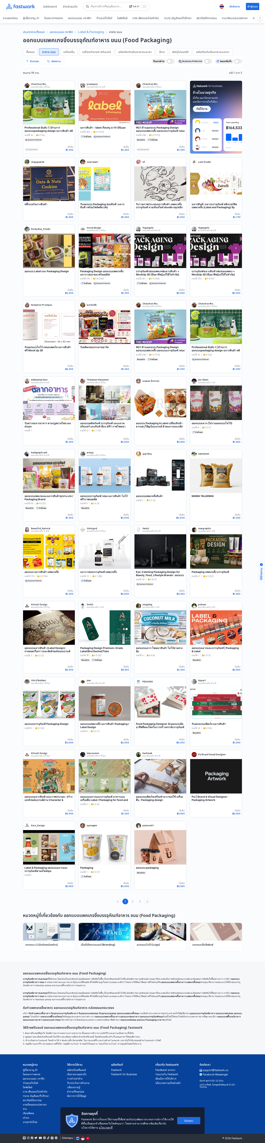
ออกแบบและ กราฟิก (79, 18)
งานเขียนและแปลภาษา (235, 18)
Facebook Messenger (215, 1074)
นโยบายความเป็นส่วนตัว (168, 1083)
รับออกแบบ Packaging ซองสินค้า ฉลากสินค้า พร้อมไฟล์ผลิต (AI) (102, 206)
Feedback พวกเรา (165, 1070)
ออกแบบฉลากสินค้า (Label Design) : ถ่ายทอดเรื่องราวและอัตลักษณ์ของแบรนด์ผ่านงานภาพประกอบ (47, 651)
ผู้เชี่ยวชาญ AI (31, 18)
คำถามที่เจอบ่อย (75, 1091)
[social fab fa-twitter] (36, 1138)
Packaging (86, 867)
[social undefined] (52, 1138)
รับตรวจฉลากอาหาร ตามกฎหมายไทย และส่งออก (48, 425)
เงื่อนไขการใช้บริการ (165, 1078)
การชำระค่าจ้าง (74, 1078)
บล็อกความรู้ (73, 1087)
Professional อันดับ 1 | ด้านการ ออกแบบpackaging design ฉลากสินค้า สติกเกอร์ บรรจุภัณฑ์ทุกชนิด (49, 130)
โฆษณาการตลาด (53, 18)
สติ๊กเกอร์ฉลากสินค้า (36, 204)
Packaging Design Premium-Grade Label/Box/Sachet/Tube (101, 649)
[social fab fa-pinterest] (56, 1138)
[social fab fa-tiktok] (48, 1138)
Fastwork (116, 1070)
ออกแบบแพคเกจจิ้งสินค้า (149, 496)
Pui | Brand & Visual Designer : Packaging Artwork (210, 798)
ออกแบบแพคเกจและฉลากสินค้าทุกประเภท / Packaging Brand (49, 497)
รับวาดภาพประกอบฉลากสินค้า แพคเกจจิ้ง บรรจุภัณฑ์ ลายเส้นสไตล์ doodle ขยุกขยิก (159, 206)
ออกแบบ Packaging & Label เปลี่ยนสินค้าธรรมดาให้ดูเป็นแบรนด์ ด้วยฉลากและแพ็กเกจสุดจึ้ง (159, 426)
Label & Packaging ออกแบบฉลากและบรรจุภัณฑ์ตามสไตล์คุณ (46, 869)
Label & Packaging (91, 32)
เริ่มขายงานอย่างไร (76, 1074)
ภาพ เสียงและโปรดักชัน (145, 18)
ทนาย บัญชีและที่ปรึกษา (177, 18)
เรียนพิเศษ (28, 1113)
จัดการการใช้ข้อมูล (76, 1096)
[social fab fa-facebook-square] (32, 1138)
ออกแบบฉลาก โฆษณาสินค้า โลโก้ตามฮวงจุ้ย (159, 649)
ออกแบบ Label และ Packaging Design (47, 271)
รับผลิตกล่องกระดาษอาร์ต (94, 347)
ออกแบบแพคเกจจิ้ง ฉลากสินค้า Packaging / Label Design (104, 725)
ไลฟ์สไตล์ (122, 18)
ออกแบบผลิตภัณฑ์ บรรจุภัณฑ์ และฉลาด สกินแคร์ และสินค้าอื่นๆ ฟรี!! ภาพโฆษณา (103, 425)
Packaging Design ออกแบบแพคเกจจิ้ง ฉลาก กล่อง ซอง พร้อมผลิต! (101, 273)
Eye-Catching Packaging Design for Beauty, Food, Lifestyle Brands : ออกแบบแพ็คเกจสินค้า (160, 575)
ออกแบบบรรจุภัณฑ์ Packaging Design (47, 723)
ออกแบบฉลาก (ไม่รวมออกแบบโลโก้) (212, 423)
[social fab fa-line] (24, 1138)
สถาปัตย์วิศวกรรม (206, 18)
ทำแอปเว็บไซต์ (104, 18)
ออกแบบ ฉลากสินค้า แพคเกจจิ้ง (42, 571)
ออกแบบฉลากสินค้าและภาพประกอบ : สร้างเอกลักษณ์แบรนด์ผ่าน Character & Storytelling (48, 799)
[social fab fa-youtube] (40, 1138)
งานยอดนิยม (10, 18)
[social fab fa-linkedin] (44, 1138)
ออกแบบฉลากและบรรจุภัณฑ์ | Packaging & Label (215, 649)
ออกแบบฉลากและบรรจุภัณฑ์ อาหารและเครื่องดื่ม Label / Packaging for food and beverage (104, 799)
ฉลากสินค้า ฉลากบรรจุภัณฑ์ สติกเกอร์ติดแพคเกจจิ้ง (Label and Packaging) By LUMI (214, 207)
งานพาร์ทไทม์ (30, 1122)
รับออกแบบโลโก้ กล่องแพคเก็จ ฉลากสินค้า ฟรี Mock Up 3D (48, 349)
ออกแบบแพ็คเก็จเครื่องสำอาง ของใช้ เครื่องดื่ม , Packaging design (159, 798)
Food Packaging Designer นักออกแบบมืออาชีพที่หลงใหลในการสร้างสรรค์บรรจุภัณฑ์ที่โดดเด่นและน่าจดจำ (160, 727)
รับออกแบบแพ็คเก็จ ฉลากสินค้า (209, 723)
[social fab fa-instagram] (28, 1138)
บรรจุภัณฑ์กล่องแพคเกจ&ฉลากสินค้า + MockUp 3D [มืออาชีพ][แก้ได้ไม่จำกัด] (157, 273)
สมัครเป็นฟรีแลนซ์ (76, 1070)
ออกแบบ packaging (147, 867)
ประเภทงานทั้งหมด (34, 32)
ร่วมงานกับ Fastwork (166, 1074)
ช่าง (25, 1108)
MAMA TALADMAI (203, 496)
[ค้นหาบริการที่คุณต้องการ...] (87, 6)
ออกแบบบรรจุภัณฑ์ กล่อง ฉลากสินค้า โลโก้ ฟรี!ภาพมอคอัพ (104, 497)
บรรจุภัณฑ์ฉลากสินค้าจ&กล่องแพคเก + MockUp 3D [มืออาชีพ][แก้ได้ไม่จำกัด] (213, 273)
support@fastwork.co (215, 1070)
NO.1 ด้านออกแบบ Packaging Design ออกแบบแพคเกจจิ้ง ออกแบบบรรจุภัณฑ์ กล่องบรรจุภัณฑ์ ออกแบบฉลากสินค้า (160, 130)
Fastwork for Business (124, 1074)
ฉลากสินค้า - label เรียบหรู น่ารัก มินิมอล (103, 127)
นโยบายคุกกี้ (105, 1127)
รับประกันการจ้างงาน (78, 1083)
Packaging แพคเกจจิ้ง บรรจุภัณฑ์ (210, 571)
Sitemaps (67, 1138)
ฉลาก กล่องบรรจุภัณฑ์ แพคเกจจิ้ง (98, 571)
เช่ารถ (26, 1117)
